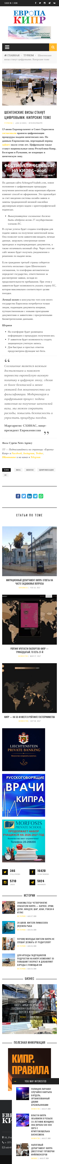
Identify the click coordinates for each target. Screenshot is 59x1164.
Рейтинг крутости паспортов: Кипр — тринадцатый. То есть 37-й (29, 650)
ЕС (6, 475)
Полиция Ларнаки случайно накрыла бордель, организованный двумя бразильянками (41, 1096)
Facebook (17, 453)
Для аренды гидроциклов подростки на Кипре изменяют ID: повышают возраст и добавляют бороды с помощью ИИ (35, 960)
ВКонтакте (9, 457)
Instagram (28, 453)
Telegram (36, 457)
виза (18, 470)
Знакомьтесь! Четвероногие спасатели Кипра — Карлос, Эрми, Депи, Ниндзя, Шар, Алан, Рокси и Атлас (35, 907)
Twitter (39, 453)
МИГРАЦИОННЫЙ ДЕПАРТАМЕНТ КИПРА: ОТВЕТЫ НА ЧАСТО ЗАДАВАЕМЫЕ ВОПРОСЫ (29, 581)
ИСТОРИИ (21, 916)
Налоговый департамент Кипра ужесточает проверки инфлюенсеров (43, 1149)
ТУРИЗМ (28, 55)
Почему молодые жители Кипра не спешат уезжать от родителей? (35, 940)
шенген (30, 470)
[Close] (15, 1081)
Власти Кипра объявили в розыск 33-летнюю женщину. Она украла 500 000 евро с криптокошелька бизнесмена (42, 1125)
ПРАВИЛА (23, 588)
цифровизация (46, 470)
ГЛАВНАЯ (13, 55)
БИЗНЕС (34, 1158)
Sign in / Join (11, 3)
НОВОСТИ (23, 656)
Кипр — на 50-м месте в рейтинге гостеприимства (29, 717)
